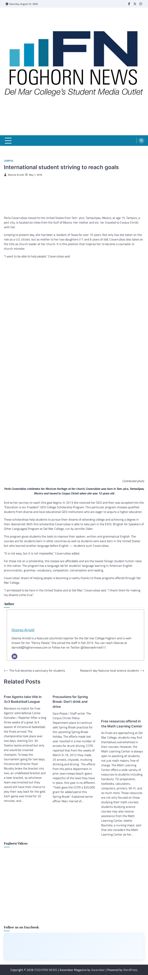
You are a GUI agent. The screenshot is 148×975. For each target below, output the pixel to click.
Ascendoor (98, 969)
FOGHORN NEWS (45, 969)
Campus (8, 160)
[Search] (141, 141)
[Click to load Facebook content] (74, 946)
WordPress (130, 969)
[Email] (14, 656)
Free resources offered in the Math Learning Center (121, 723)
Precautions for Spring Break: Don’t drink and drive (70, 702)
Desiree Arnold (16, 175)
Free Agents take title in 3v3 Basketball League (22, 699)
